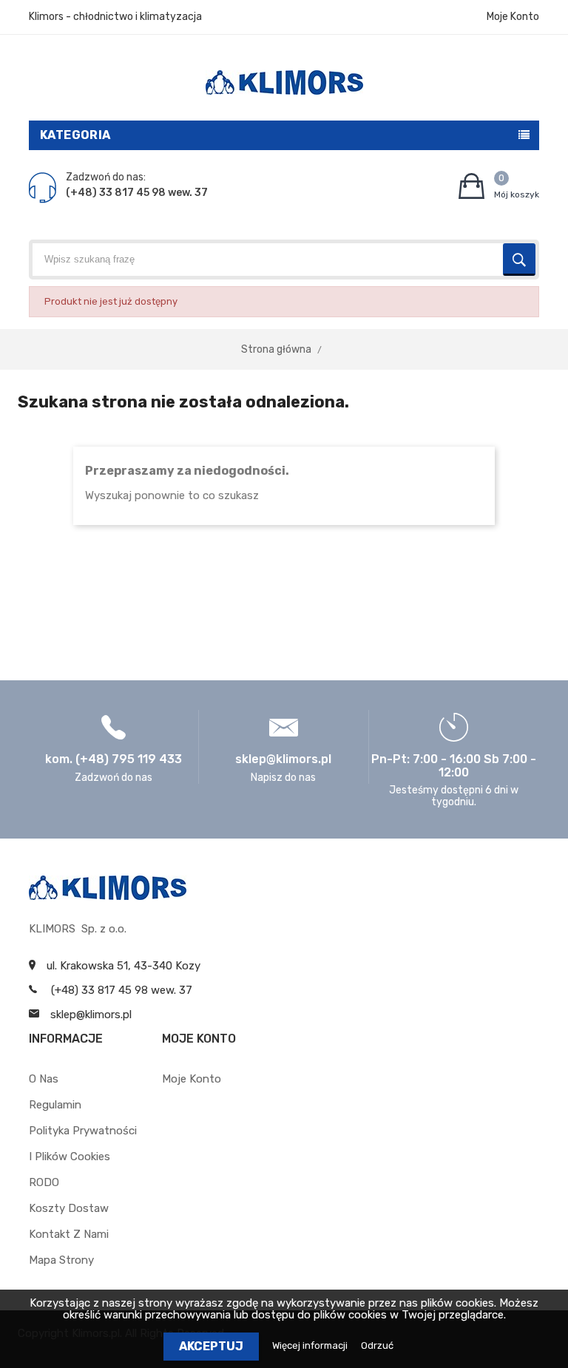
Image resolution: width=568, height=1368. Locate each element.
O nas (43, 1079)
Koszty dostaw (69, 1208)
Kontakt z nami (69, 1234)
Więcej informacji (311, 1345)
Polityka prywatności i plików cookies (83, 1143)
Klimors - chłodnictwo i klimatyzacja (115, 16)
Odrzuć (377, 1345)
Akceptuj (211, 1346)
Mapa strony (61, 1260)
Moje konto (191, 1079)
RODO (44, 1182)
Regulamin (55, 1104)
